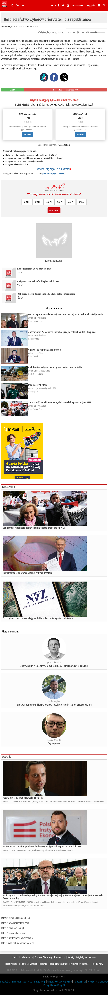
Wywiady (6, 756)
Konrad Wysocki (54, 740)
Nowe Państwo (19, 981)
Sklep (46, 985)
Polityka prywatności (80, 963)
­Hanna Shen (38, 353)
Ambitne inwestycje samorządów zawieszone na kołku (55, 367)
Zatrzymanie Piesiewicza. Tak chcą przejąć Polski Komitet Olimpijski (61, 332)
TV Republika (80, 981)
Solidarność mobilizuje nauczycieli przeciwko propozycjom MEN (59, 402)
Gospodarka (38, 374)
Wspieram (54, 210)
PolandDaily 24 (58, 985)
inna (81, 202)
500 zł (71, 202)
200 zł (60, 202)
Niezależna (5, 981)
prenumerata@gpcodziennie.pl (54, 173)
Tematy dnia (8, 486)
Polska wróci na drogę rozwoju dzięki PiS (23, 797)
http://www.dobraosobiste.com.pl (17, 943)
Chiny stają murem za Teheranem (44, 349)
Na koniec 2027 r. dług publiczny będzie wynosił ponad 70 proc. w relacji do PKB (42, 846)
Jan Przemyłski (40, 318)
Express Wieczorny (43, 957)
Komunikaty (60, 957)
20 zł (26, 202)
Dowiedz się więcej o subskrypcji (54, 169)
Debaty (71, 957)
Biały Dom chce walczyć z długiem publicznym (38, 281)
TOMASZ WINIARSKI (54, 260)
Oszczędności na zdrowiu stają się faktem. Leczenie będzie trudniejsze (38, 618)
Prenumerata (77, 5)
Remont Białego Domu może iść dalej (34, 268)
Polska (36, 338)
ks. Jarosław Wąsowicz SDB (45, 388)
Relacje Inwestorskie (58, 963)
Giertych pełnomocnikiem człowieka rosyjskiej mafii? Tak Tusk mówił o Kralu (65, 314)
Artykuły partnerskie (85, 957)
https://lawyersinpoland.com (15, 923)
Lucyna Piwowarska (42, 370)
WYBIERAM (28, 134)
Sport (35, 391)
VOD (30, 981)
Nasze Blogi (39, 981)
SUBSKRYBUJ (22, 104)
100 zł (49, 202)
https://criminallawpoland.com (16, 918)
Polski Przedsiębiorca (23, 957)
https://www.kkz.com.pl (12, 928)
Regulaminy (97, 963)
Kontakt (33, 963)
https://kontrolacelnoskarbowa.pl (17, 938)
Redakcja (23, 963)
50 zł (37, 202)
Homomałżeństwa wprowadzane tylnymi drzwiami (27, 573)
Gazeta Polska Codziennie (59, 981)
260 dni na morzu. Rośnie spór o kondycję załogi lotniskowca (46, 294)
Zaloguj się (90, 5)
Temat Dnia (37, 321)
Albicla (91, 981)
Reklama (43, 963)
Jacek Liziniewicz (40, 335)
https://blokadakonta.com (13, 933)
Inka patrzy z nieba (38, 385)
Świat (19, 272)
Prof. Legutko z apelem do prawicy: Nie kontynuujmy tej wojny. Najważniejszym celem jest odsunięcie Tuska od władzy (53, 897)
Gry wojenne (54, 743)
